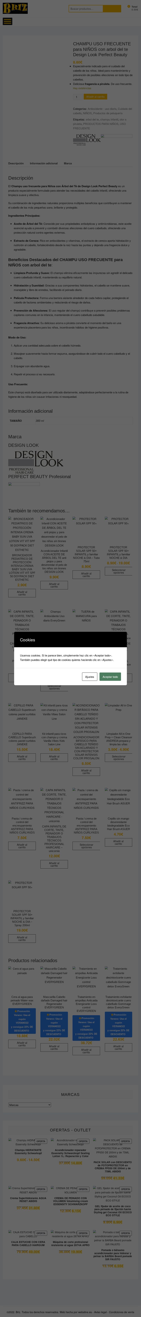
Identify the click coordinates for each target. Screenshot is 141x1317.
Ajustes (89, 677)
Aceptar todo (110, 677)
